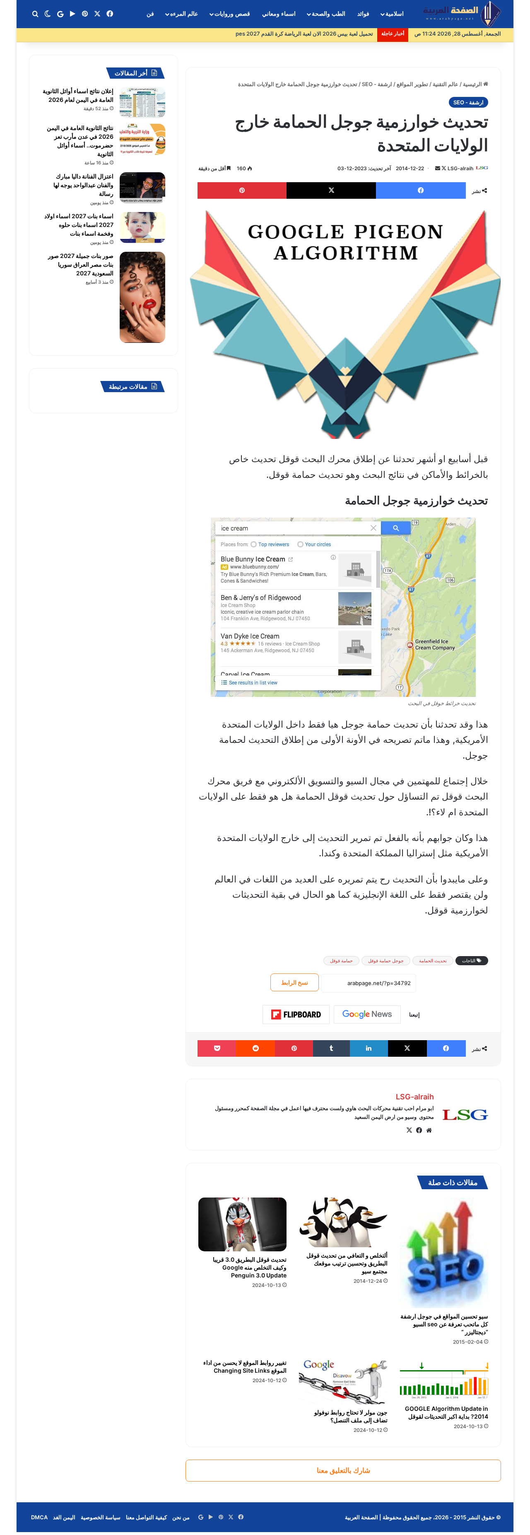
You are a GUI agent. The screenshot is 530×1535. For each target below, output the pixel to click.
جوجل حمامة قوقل (386, 961)
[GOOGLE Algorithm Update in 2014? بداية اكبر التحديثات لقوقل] (444, 1377)
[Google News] (367, 1014)
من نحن (181, 1517)
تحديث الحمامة (433, 961)
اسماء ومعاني (279, 14)
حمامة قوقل (341, 961)
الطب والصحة (328, 14)
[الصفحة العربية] (462, 14)
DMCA (39, 1517)
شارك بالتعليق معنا (343, 1470)
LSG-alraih (460, 168)
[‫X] (409, 1130)
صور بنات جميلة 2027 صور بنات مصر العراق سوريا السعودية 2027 (80, 264)
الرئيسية (473, 84)
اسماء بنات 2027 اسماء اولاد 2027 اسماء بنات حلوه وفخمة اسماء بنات (78, 224)
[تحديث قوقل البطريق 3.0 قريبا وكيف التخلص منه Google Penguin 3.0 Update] (242, 1224)
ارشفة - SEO (377, 84)
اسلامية (394, 14)
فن (150, 14)
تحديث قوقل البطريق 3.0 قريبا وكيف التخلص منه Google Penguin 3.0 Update (250, 1267)
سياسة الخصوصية (100, 1517)
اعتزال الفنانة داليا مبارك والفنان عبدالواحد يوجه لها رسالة (83, 185)
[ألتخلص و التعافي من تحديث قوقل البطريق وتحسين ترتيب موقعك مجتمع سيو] (343, 1222)
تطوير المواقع (412, 84)
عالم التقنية (445, 84)
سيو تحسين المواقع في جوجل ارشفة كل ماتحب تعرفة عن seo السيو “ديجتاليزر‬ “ (444, 1324)
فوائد (363, 14)
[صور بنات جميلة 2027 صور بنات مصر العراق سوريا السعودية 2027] (142, 297)
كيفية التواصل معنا (146, 1517)
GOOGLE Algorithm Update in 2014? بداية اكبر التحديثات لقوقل (446, 1412)
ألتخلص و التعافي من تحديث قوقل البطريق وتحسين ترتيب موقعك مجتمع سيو (347, 1263)
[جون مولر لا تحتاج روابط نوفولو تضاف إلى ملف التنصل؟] (343, 1379)
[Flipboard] (296, 1014)
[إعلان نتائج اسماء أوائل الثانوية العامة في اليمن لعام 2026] (142, 102)
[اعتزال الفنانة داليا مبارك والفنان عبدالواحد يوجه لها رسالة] (142, 187)
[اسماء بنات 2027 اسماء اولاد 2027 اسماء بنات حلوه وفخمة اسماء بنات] (142, 227)
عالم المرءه (184, 14)
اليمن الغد (64, 1517)
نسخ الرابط (294, 982)
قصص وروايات (232, 14)
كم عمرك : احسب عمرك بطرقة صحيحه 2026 (321, 33)
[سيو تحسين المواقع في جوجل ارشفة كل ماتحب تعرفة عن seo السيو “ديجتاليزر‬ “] (444, 1253)
